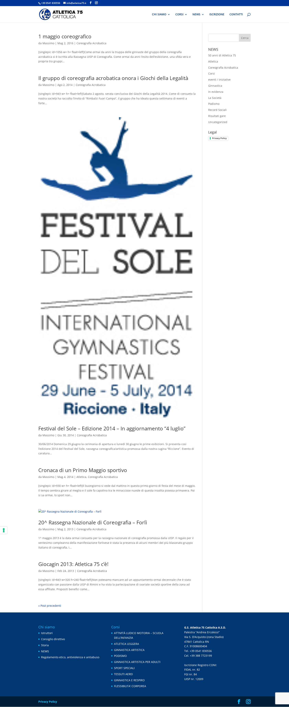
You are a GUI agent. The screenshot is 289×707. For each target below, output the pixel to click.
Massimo (48, 43)
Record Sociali (217, 110)
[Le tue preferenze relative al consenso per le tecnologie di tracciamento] (3, 530)
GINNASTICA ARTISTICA (129, 650)
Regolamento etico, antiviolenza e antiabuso (70, 657)
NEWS (196, 14)
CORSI (179, 14)
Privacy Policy (219, 138)
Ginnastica (215, 85)
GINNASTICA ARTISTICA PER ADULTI (137, 662)
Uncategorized (217, 122)
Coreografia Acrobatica (91, 43)
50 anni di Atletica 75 (222, 55)
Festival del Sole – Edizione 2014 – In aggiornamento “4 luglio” (111, 428)
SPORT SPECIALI (124, 668)
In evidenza (215, 92)
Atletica (81, 477)
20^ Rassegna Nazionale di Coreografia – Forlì (92, 522)
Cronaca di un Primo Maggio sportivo (82, 470)
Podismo (213, 104)
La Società (214, 98)
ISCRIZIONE (216, 14)
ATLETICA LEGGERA (126, 644)
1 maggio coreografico (64, 36)
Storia (45, 645)
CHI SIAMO (159, 14)
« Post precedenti (49, 606)
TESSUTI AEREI (123, 674)
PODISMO (120, 656)
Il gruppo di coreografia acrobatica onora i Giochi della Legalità (113, 78)
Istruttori (47, 633)
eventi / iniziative (219, 79)
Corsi (211, 73)
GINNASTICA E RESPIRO (129, 680)
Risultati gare (217, 116)
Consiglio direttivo (53, 639)
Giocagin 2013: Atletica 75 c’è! (73, 564)
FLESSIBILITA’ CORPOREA (130, 686)
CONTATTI (236, 14)
